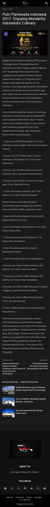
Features (29, 497)
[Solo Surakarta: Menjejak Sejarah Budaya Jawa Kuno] (8, 402)
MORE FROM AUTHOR (29, 382)
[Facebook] (11, 488)
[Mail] (31, 488)
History (5, 393)
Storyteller (38, 497)
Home (4, 9)
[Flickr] (18, 488)
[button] (4, 3)
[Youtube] (44, 488)
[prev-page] (3, 422)
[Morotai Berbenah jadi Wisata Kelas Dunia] (8, 413)
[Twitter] (38, 488)
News (11, 9)
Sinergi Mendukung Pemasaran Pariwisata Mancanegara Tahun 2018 (37, 366)
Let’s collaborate (25, 500)
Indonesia (9, 497)
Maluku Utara (7, 416)
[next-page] (7, 422)
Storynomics (20, 497)
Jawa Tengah (7, 405)
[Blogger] (5, 488)
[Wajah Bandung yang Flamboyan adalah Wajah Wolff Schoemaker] (8, 390)
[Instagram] (25, 488)
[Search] (46, 3)
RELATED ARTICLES (10, 382)
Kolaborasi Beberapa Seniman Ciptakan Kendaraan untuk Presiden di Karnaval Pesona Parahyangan (13, 368)
